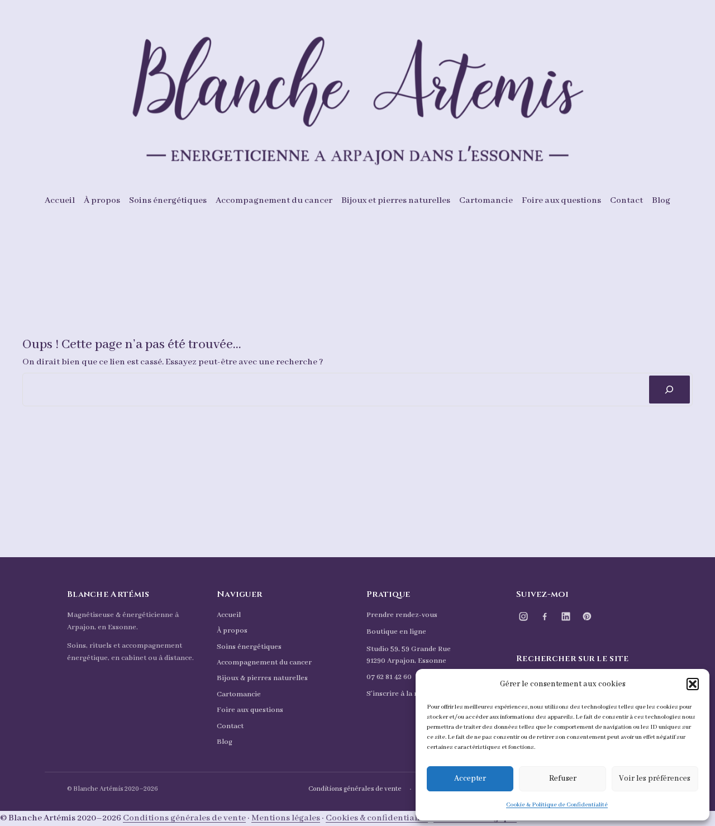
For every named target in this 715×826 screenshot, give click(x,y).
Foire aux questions (250, 710)
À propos (232, 630)
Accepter (470, 778)
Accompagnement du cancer (264, 662)
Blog (224, 742)
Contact (230, 726)
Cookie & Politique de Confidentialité (557, 805)
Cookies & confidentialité (377, 818)
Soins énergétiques (249, 647)
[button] (692, 684)
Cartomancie (239, 694)
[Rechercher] (669, 390)
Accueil (229, 615)
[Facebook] (544, 616)
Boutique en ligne (396, 632)
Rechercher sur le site (572, 658)
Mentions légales (285, 818)
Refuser (562, 778)
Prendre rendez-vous (401, 615)
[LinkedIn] (566, 616)
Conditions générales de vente (355, 789)
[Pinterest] (587, 616)
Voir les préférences (654, 778)
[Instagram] (523, 616)
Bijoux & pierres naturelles (262, 678)
